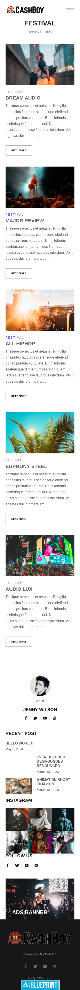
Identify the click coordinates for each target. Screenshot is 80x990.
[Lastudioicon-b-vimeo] (54, 966)
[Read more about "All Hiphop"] (40, 310)
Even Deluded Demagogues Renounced (51, 761)
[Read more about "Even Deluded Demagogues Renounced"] (19, 763)
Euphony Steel (26, 466)
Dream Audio (23, 98)
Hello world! (19, 743)
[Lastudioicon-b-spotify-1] (54, 718)
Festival (15, 92)
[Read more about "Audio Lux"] (40, 555)
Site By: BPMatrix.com (40, 978)
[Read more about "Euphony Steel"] (40, 432)
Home (32, 32)
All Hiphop (20, 343)
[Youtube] (45, 718)
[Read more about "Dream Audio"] (40, 64)
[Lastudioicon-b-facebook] (26, 718)
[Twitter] (35, 718)
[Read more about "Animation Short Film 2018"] (19, 786)
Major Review (25, 220)
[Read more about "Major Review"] (40, 187)
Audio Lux (19, 589)
